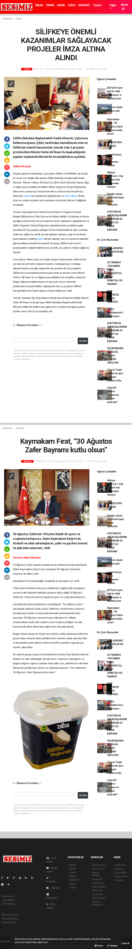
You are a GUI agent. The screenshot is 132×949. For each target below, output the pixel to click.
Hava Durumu (99, 865)
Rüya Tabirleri (122, 876)
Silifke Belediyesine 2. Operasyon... (115, 313)
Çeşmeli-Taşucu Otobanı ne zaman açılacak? (113, 394)
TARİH (71, 5)
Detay (99, 945)
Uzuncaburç (71, 195)
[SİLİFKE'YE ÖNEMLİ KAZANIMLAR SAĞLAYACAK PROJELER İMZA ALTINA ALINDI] (46, 103)
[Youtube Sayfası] (21, 877)
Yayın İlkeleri (8, 900)
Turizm (18, 18)
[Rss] (33, 877)
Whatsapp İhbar (10, 918)
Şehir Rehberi (99, 898)
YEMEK (50, 5)
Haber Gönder (9, 922)
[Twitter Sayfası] (9, 877)
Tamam (113, 945)
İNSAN (39, 5)
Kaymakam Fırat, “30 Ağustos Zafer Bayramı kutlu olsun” (115, 126)
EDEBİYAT (84, 5)
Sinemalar (97, 890)
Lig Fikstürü (98, 883)
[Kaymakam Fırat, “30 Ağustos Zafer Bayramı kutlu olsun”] (46, 497)
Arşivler (55, 887)
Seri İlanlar (97, 894)
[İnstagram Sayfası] (15, 877)
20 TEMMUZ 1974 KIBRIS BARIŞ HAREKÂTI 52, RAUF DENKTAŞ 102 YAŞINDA (114, 273)
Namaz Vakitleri (96, 874)
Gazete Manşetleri (97, 903)
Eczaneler (97, 879)
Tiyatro (97, 5)
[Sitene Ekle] (10, 884)
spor (40, 238)
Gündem (19, 428)
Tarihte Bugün (99, 886)
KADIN (61, 5)
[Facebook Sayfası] (3, 877)
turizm (27, 195)
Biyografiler (121, 872)
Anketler (119, 868)
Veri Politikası (9, 903)
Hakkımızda (8, 896)
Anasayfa (7, 18)
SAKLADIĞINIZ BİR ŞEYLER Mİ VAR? (115, 252)
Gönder (83, 341)
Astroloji (119, 880)
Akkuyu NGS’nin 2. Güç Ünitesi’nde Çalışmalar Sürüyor (115, 179)
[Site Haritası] (3, 884)
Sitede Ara (120, 865)
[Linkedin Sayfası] (27, 877)
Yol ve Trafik (98, 868)
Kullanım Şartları (10, 914)
